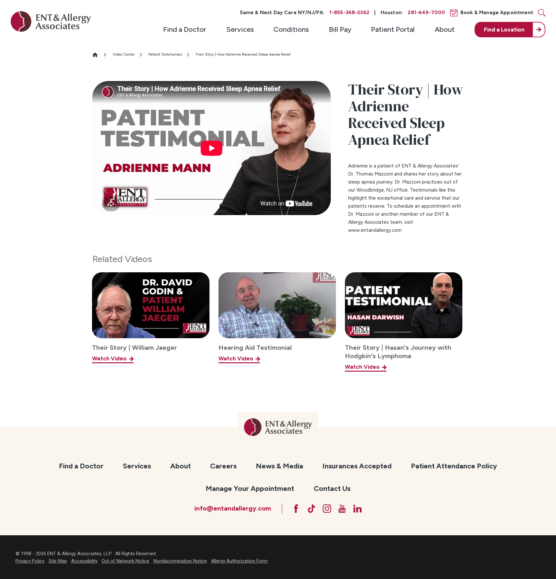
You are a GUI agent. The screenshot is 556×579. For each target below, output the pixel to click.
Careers (223, 466)
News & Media (279, 466)
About (445, 29)
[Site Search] (541, 12)
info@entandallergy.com (232, 508)
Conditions (291, 29)
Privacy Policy (29, 561)
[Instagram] (327, 508)
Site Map (58, 561)
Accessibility (84, 561)
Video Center (124, 54)
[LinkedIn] (357, 508)
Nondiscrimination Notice (180, 561)
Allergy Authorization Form (239, 561)
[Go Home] (97, 55)
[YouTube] (342, 508)
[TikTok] (311, 508)
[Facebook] (296, 508)
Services (240, 29)
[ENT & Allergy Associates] (51, 21)
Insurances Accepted (357, 466)
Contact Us (332, 488)
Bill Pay (340, 29)
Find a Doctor (184, 29)
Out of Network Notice (125, 561)
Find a (504, 29)
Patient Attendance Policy (454, 466)
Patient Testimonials (165, 54)
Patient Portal (393, 29)
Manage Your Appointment (250, 488)
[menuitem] (184, 29)
